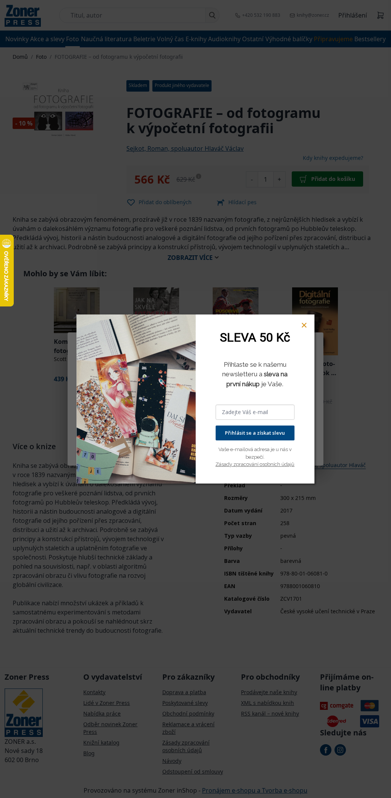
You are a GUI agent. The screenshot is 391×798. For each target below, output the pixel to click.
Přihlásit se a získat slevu (255, 432)
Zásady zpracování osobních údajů (254, 464)
